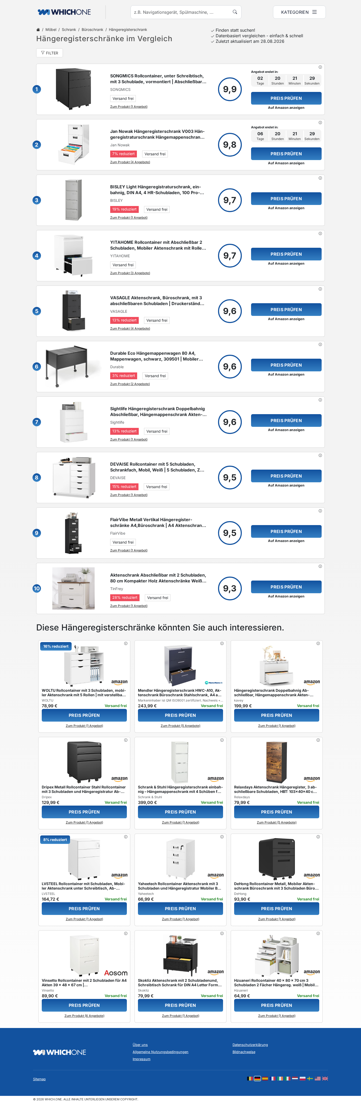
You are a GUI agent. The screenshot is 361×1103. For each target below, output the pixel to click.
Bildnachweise (244, 1052)
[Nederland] (295, 1079)
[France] (272, 1079)
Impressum (141, 1059)
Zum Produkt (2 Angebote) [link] (130, 384)
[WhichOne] (61, 12)
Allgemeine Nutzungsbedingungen (160, 1052)
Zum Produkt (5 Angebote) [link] (180, 726)
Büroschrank (92, 29)
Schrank (69, 29)
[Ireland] (280, 1079)
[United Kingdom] (325, 1079)
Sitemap (39, 1079)
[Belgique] (250, 1079)
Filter (52, 53)
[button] (320, 67)
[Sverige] (310, 1079)
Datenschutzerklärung (250, 1045)
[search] (235, 12)
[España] (265, 1079)
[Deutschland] (257, 1079)
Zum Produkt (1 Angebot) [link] (128, 107)
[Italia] (287, 1079)
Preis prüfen (286, 98)
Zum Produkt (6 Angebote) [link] (84, 1016)
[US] (318, 1079)
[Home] (38, 29)
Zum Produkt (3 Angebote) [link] (130, 273)
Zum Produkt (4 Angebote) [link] (130, 162)
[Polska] (303, 1079)
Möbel (50, 29)
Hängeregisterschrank (128, 29)
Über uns (140, 1045)
